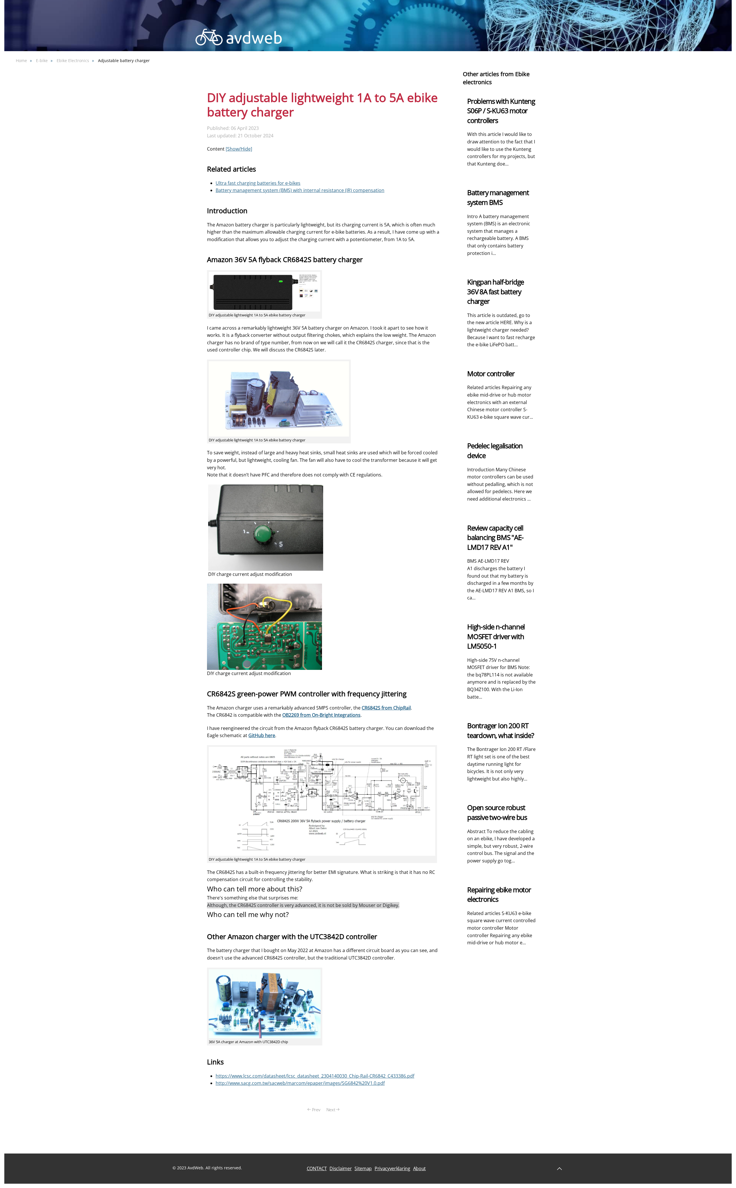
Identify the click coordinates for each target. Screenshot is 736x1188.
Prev (316, 1109)
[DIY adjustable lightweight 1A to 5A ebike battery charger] (264, 291)
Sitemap (363, 1168)
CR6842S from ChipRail (386, 708)
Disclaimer (340, 1168)
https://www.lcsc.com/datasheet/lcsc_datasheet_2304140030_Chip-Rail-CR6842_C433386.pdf (315, 1076)
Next (330, 1109)
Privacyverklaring (392, 1168)
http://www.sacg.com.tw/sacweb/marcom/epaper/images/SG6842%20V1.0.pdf (300, 1083)
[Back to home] (238, 37)
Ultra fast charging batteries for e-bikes (258, 183)
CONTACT (317, 1168)
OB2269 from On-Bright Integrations (321, 715)
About (419, 1168)
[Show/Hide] (239, 149)
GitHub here (261, 735)
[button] (537, 37)
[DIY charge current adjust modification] (265, 527)
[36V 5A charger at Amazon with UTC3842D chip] (265, 1003)
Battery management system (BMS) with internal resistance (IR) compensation (300, 190)
